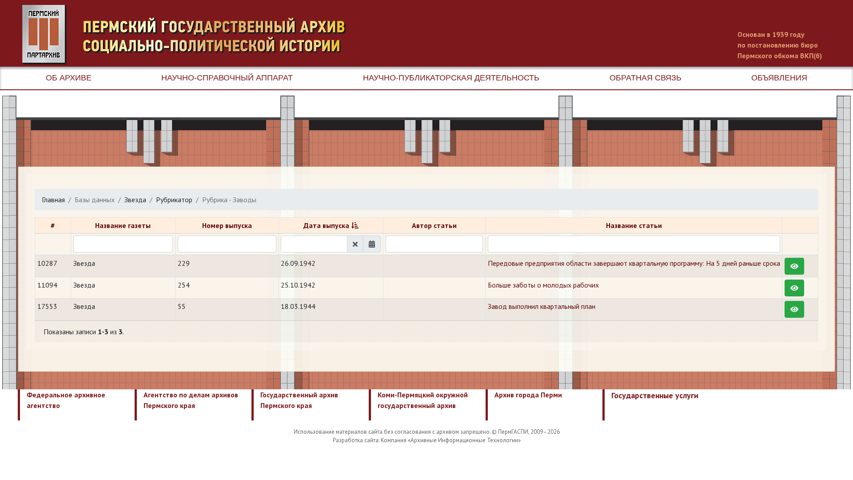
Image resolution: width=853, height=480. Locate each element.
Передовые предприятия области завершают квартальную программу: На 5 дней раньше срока (634, 263)
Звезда (135, 199)
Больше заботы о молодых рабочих (543, 284)
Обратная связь (646, 77)
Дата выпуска (326, 225)
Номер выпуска (227, 225)
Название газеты (123, 225)
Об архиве (69, 77)
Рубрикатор (174, 199)
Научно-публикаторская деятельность (451, 77)
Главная (53, 199)
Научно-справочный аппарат (227, 77)
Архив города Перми (528, 394)
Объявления (779, 77)
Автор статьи (434, 225)
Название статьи (634, 225)
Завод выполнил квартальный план (541, 306)
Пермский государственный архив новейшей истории (188, 34)
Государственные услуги (654, 395)
